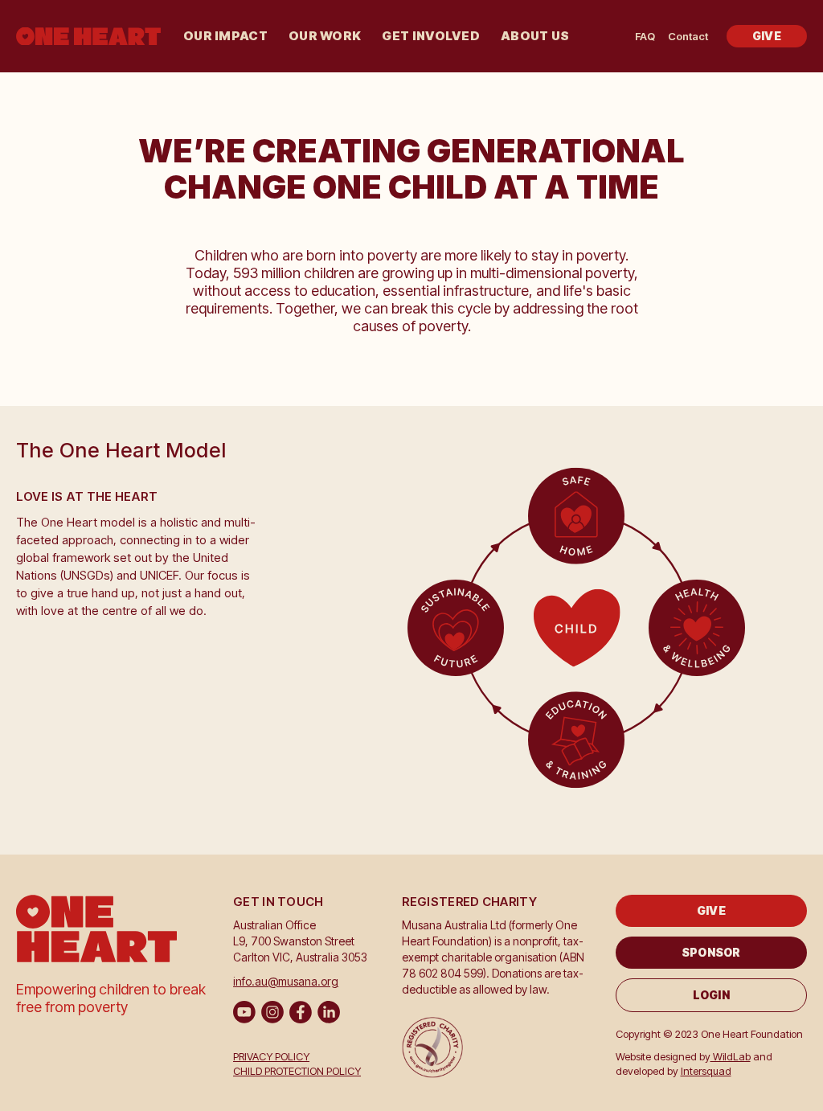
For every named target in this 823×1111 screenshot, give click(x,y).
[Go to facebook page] (300, 1012)
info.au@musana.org (285, 981)
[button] (225, 36)
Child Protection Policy (297, 1070)
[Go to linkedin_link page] (328, 1012)
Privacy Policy (271, 1056)
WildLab (730, 1056)
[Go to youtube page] (244, 1012)
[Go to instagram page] (272, 1012)
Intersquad (706, 1070)
